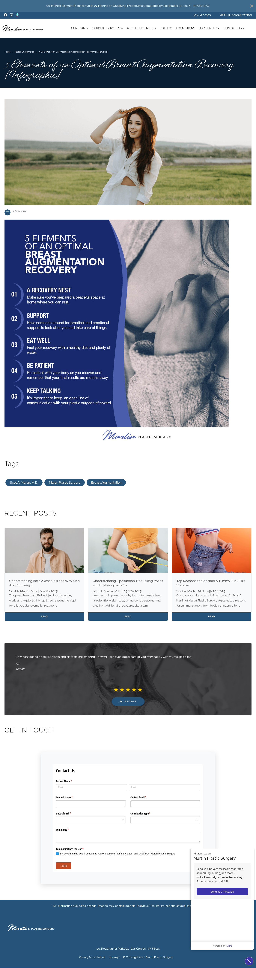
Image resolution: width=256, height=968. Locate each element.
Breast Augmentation (106, 482)
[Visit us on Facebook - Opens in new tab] (5, 15)
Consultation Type (144, 813)
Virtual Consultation (236, 15)
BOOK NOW (202, 6)
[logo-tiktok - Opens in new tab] (17, 15)
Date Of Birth (68, 813)
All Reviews (128, 701)
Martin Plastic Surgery (64, 482)
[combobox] (165, 820)
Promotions (185, 28)
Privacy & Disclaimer (92, 957)
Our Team (78, 28)
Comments (66, 829)
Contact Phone (68, 797)
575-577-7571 (202, 15)
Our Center (208, 28)
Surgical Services (106, 28)
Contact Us (233, 28)
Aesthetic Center (140, 28)
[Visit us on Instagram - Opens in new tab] (11, 15)
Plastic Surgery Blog (24, 51)
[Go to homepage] (22, 28)
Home (7, 51)
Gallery (166, 28)
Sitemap (114, 957)
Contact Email (142, 797)
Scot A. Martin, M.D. (24, 482)
